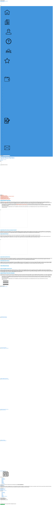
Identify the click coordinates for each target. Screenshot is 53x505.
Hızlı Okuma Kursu (2, 488)
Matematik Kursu (2, 489)
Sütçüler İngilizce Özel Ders (4, 378)
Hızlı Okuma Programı (3, 490)
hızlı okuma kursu (24, 204)
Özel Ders (4, 159)
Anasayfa (1, 159)
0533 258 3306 (2, 1)
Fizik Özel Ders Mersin (3, 347)
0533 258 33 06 (2, 485)
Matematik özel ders (19, 204)
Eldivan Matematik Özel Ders (4, 409)
